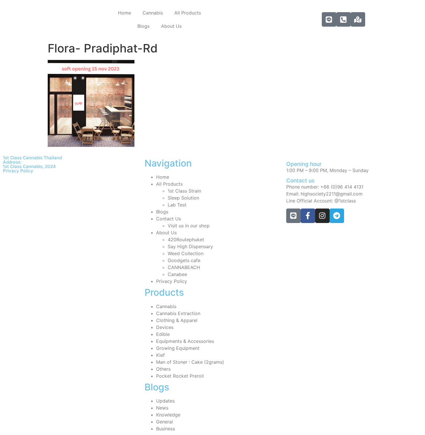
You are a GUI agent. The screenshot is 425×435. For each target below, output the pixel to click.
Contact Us (168, 219)
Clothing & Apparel (176, 320)
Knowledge (168, 415)
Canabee (177, 274)
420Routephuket (186, 239)
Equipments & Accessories (185, 341)
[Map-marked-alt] (358, 19)
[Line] (329, 19)
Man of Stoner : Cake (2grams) (190, 362)
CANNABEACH (184, 267)
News (162, 408)
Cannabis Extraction (178, 313)
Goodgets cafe (184, 260)
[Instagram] (322, 216)
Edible (163, 334)
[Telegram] (337, 216)
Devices (164, 327)
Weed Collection (186, 253)
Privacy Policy (18, 170)
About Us (171, 26)
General (164, 422)
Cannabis (153, 13)
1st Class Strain (184, 191)
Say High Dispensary (190, 246)
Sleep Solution (183, 198)
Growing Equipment (177, 348)
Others (163, 369)
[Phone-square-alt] (343, 19)
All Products (187, 13)
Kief (160, 355)
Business (165, 429)
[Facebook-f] (308, 216)
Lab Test (177, 205)
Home (124, 13)
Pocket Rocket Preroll (180, 376)
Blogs (143, 26)
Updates (165, 401)
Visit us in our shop (189, 226)
